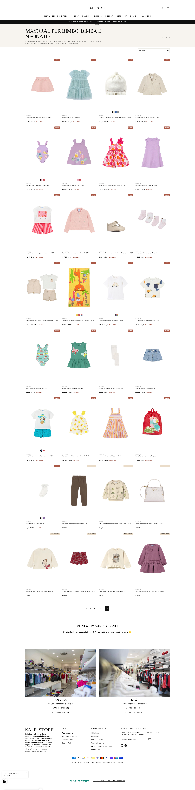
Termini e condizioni (70, 736)
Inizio (97, 25)
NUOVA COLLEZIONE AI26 (56, 16)
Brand (133, 16)
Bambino (86, 16)
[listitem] (116, 112)
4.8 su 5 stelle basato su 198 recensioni (109, 781)
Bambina (98, 16)
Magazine (146, 16)
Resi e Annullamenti (99, 740)
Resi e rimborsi (68, 733)
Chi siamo (95, 733)
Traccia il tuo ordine (98, 743)
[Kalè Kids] (60, 673)
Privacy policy (67, 740)
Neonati (109, 16)
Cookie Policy (67, 743)
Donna (76, 16)
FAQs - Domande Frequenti (101, 746)
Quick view (42, 108)
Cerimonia (122, 16)
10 (101, 608)
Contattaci (95, 736)
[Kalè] (134, 673)
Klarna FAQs (95, 750)
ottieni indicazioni (60, 712)
